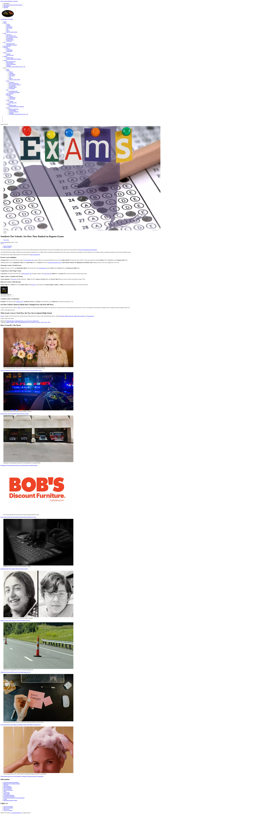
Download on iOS (10, 43)
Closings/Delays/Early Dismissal (13, 59)
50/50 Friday (6, 6)
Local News (38, 322)
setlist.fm (62, 316)
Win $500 (5, 7)
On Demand (9, 41)
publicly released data (35, 254)
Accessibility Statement (8, 795)
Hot (29, 322)
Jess (7, 29)
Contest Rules (9, 50)
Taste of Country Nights (11, 32)
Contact (5, 60)
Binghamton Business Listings (10, 800)
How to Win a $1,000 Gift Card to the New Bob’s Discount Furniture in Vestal (18, 517)
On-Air (5, 23)
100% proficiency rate (26, 273)
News (30, 321)
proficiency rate (19, 301)
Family (15, 322)
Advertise (8, 65)
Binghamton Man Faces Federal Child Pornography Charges (14, 568)
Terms (4, 791)
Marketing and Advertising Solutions (11, 783)
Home (4, 21)
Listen (4, 33)
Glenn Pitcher (9, 26)
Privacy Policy (6, 794)
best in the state (47, 273)
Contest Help (9, 51)
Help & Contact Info (11, 61)
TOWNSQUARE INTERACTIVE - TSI (15, 66)
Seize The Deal (6, 46)
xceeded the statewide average (54, 262)
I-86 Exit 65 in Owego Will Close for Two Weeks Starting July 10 (15, 672)
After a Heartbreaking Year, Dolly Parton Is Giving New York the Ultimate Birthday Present (21, 370)
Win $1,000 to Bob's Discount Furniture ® (13, 4)
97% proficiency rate (29, 260)
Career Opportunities (11, 64)
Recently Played (10, 39)
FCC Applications (7, 788)
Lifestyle (33, 322)
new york (26, 321)
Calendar (8, 53)
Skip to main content (5, 1)
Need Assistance (7, 786)
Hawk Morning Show (23, 322)
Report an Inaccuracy (8, 790)
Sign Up (8, 48)
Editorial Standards (7, 787)
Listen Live (8, 34)
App (4, 42)
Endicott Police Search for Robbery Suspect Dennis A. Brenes (15, 413)
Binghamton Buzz (11, 321)
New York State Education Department (88, 249)
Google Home (9, 38)
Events (4, 52)
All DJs (8, 24)
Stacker (19, 307)
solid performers (42, 268)
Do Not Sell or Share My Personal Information (13, 797)
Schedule (8, 25)
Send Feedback (9, 62)
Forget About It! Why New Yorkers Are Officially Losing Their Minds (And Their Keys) (21, 724)
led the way (33, 284)
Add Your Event (10, 55)
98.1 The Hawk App (11, 35)
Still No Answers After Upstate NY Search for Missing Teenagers (15, 620)
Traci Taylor (9, 28)
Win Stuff (5, 47)
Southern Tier (35, 321)
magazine (69, 316)
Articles (7, 322)
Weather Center (9, 57)
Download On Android (11, 44)
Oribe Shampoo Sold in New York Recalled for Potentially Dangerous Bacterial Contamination (22, 776)
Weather (5, 56)
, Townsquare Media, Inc (16, 812)
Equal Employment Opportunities (11, 782)
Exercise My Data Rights (9, 796)
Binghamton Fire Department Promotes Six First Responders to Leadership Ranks (19, 465)
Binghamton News (19, 321)
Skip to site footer (14, 1)
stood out (14, 279)
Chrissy (8, 30)
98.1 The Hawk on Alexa (12, 37)
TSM (49, 322)
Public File (5, 785)
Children (12, 322)
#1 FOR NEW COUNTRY (7, 19)
